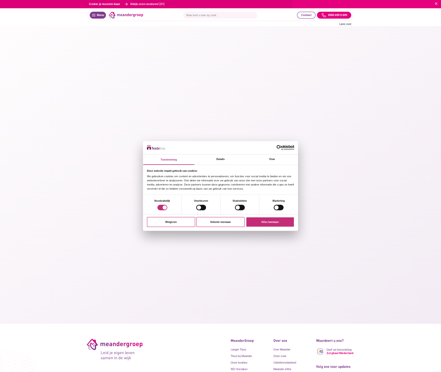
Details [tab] (220, 159)
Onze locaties (239, 362)
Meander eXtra (282, 369)
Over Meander (281, 349)
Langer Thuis (238, 349)
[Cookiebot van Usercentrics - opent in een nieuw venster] (279, 147)
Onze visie (279, 356)
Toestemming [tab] (169, 159)
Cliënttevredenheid (284, 362)
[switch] (201, 207)
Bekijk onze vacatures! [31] (147, 4)
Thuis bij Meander (241, 356)
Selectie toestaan (220, 221)
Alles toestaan (270, 221)
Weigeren (171, 221)
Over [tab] (272, 159)
